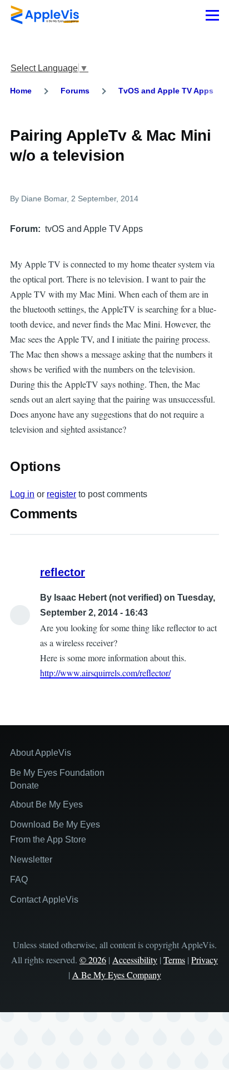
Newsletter (31, 859)
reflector (62, 572)
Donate (24, 785)
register (61, 494)
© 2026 (92, 959)
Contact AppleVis (44, 899)
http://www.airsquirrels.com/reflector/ (105, 672)
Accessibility (134, 959)
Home (21, 90)
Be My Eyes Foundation (57, 772)
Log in (22, 494)
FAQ (19, 879)
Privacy (204, 959)
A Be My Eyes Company (116, 974)
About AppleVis (40, 752)
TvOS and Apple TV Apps (165, 90)
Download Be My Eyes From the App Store (55, 832)
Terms (174, 959)
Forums (75, 90)
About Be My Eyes (46, 804)
